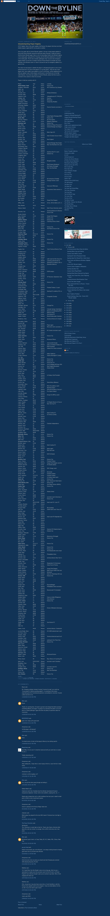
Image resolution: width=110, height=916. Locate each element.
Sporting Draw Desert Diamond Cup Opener (78, 273)
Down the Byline (67, 106)
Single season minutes (70, 127)
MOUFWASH (25, 718)
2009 (67, 319)
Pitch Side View (68, 168)
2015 (67, 305)
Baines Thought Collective (71, 151)
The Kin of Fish (68, 198)
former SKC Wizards (28, 678)
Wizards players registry (70, 133)
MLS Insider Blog (68, 166)
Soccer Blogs (67, 172)
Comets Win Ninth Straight (73, 281)
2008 (67, 321)
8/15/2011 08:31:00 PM (29, 819)
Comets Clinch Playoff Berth (74, 271)
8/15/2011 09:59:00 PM (29, 843)
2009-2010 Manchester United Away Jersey (75, 337)
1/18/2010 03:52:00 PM (29, 714)
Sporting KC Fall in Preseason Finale (76, 256)
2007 (67, 323)
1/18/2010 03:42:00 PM (29, 697)
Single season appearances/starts (72, 125)
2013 (67, 310)
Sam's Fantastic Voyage (70, 170)
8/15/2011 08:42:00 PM (29, 833)
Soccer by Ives (68, 174)
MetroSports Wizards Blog (71, 163)
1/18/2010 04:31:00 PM (29, 731)
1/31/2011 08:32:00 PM (29, 784)
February (70, 247)
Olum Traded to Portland (73, 294)
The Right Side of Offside (70, 206)
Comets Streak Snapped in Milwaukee (76, 266)
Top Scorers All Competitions (71, 131)
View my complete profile (71, 352)
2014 (67, 308)
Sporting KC (48, 678)
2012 (67, 312)
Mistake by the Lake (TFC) (71, 164)
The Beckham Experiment (70, 339)
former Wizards (39, 678)
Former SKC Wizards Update (74, 264)
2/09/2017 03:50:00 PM (29, 898)
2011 (67, 314)
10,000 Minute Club (69, 113)
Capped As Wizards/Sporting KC (72, 115)
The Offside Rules (68, 204)
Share (19, 676)
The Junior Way (68, 196)
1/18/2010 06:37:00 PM (29, 743)
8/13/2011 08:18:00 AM (29, 800)
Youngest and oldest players (71, 137)
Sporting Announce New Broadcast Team (77, 279)
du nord (66, 155)
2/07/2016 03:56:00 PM (29, 890)
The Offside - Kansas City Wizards (73, 202)
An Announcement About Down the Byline (77, 249)
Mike (23, 701)
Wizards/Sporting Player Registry (75, 287)
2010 (67, 317)
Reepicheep (25, 747)
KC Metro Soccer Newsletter (71, 161)
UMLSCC (66, 210)
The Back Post (68, 184)
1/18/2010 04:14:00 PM (29, 723)
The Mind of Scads (69, 200)
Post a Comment (22, 902)
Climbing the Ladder (69, 153)
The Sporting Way (68, 208)
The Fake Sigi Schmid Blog (71, 188)
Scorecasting (67, 335)
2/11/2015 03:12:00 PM (29, 864)
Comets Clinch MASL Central (74, 253)
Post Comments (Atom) (31, 907)
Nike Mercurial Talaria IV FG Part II (73, 343)
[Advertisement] (71, 74)
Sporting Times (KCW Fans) (71, 180)
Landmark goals (68, 119)
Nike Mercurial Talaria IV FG (71, 341)
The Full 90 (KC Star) (69, 194)
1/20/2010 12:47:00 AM (29, 757)
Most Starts (67, 123)
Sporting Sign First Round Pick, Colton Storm (78, 258)
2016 (67, 303)
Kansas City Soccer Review (71, 159)
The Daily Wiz (67, 186)
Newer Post (21, 904)
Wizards (54, 678)
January (70, 300)
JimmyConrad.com (69, 157)
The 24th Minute (68, 182)
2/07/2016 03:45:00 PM (29, 878)
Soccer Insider (68, 176)
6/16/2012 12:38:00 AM (29, 853)
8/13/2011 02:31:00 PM (29, 809)
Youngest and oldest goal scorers (72, 135)
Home (40, 904)
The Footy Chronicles (27, 823)
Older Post (59, 904)
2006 (67, 326)
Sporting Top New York (73, 268)
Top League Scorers (69, 129)
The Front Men (68, 192)
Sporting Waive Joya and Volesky (75, 251)
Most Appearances (69, 121)
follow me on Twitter (87, 144)
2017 (67, 245)
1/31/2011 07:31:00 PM (29, 776)
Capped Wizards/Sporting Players (72, 117)
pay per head (25, 847)
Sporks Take (67, 178)
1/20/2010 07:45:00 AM (29, 767)
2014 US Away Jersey (69, 333)
